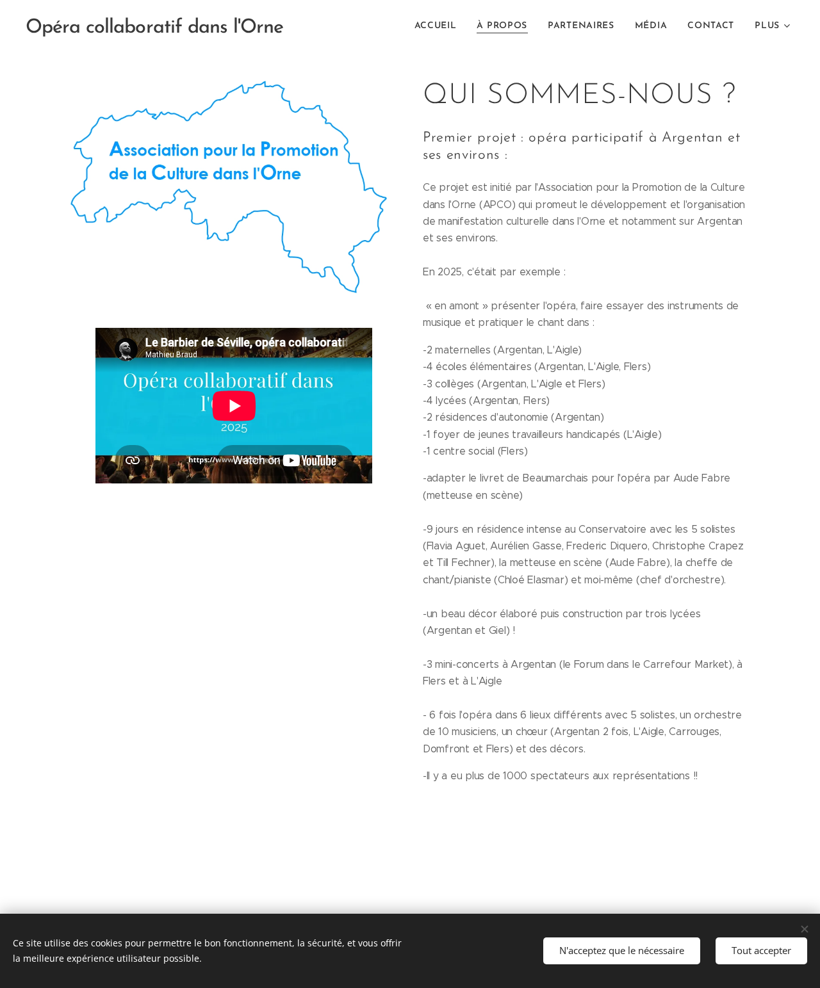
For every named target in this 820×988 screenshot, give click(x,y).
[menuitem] (439, 26)
